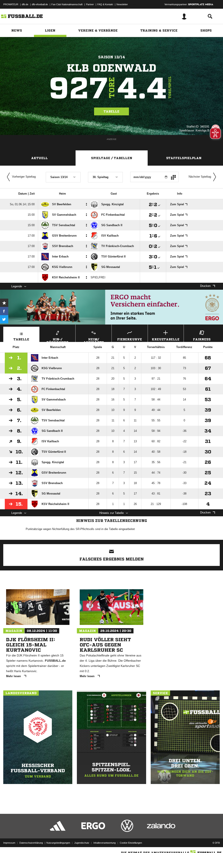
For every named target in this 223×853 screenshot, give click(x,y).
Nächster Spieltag (200, 176)
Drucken (205, 286)
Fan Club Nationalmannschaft (67, 4)
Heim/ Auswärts (93, 340)
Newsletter (122, 4)
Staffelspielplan (183, 158)
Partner (90, 4)
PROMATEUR (10, 4)
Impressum (9, 842)
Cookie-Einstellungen (131, 842)
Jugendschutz (81, 842)
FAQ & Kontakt (105, 4)
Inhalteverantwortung (104, 842)
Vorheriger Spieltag (24, 176)
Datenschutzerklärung (31, 842)
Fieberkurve (129, 339)
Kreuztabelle (165, 339)
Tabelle (111, 111)
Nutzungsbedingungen (58, 842)
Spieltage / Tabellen (111, 158)
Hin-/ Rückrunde (57, 340)
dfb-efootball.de (40, 4)
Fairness (202, 339)
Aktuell (39, 158)
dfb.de (25, 4)
